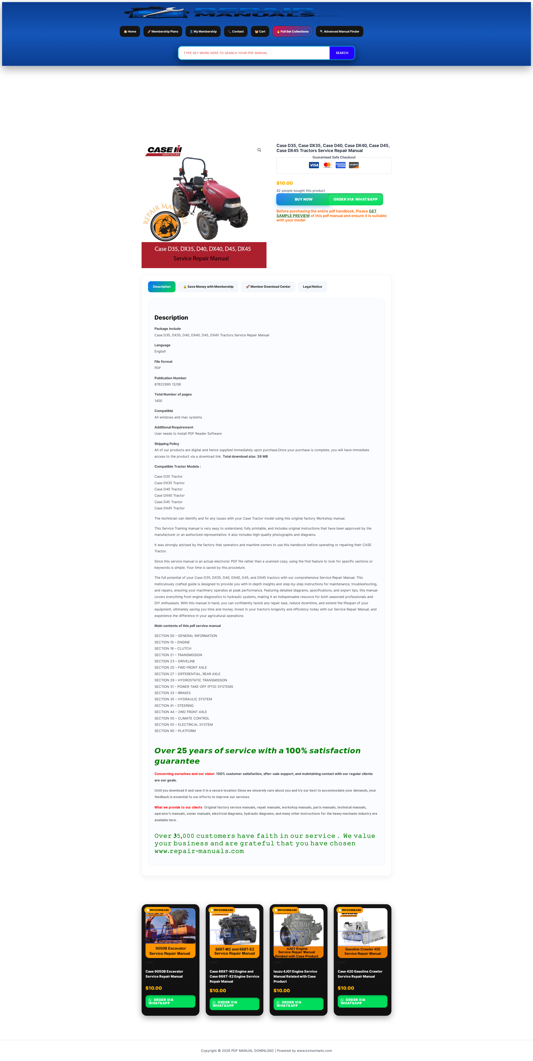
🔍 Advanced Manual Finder (339, 31)
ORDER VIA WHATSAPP (356, 199)
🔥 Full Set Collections (292, 31)
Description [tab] (162, 287)
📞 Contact (236, 31)
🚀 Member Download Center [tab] (268, 287)
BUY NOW (304, 199)
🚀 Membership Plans (162, 31)
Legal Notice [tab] (312, 287)
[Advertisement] (266, 97)
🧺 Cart (260, 31)
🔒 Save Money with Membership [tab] (208, 287)
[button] (259, 150)
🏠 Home (130, 31)
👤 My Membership (203, 31)
